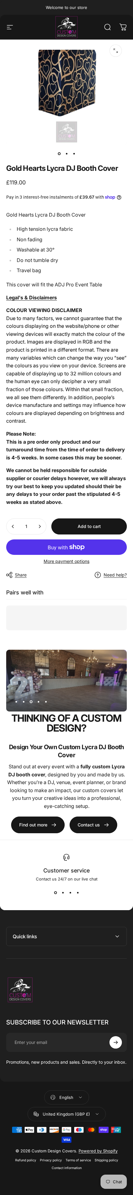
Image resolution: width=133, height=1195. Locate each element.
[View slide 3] (70, 892)
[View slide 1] (55, 892)
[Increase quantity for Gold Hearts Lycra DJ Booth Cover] (39, 526)
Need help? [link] (115, 574)
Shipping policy (106, 1160)
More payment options (66, 561)
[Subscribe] (115, 1042)
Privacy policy (51, 1160)
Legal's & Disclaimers (31, 297)
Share (21, 574)
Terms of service (78, 1160)
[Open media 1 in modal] (115, 50)
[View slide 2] (62, 892)
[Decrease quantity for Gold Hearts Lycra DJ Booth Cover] (12, 526)
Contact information (67, 1168)
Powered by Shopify (98, 1150)
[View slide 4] (77, 892)
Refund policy (25, 1160)
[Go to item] (59, 154)
